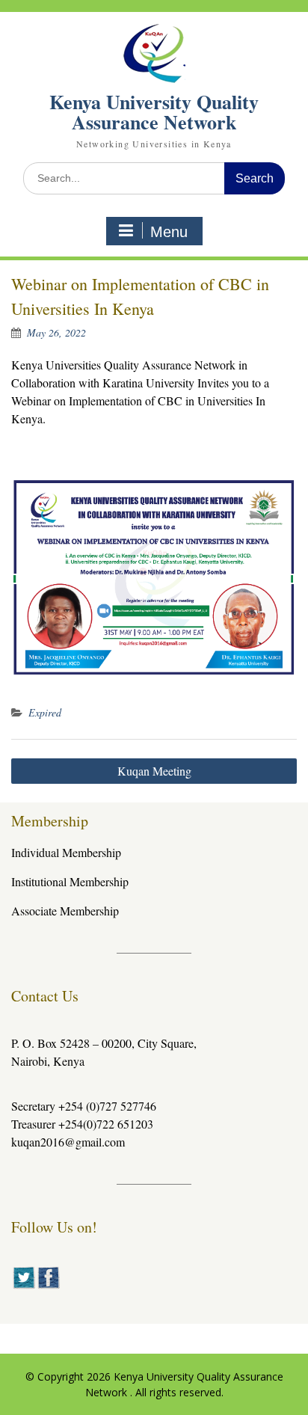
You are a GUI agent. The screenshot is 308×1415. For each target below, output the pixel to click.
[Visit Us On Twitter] (23, 1285)
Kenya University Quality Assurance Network (154, 112)
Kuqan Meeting (154, 771)
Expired (44, 712)
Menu (169, 232)
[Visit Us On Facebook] (48, 1285)
